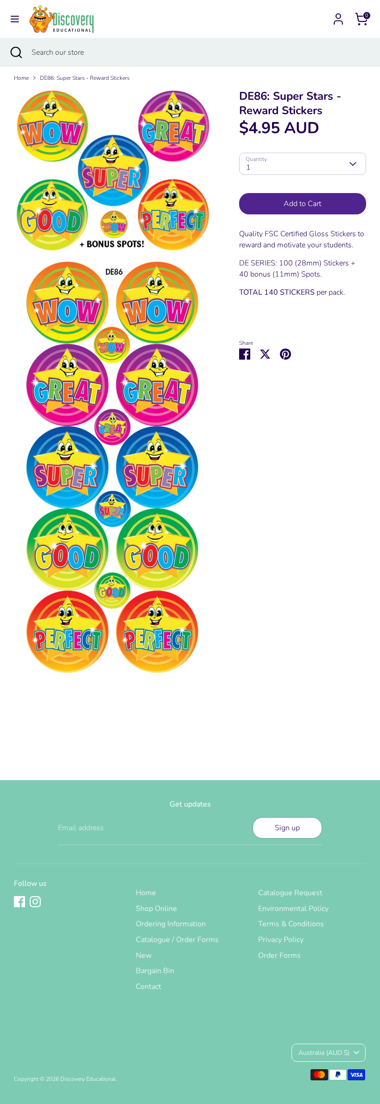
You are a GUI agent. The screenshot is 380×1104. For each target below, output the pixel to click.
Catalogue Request (290, 893)
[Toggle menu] (15, 19)
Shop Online (156, 909)
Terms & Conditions (291, 924)
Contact (148, 986)
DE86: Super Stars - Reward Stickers (85, 78)
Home (21, 78)
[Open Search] (16, 52)
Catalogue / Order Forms (177, 940)
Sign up (287, 828)
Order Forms (279, 955)
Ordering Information (171, 924)
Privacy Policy (281, 940)
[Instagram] (35, 901)
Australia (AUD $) (323, 1052)
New (144, 955)
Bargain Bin (155, 971)
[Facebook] (19, 901)
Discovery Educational (87, 1079)
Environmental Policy (293, 909)
